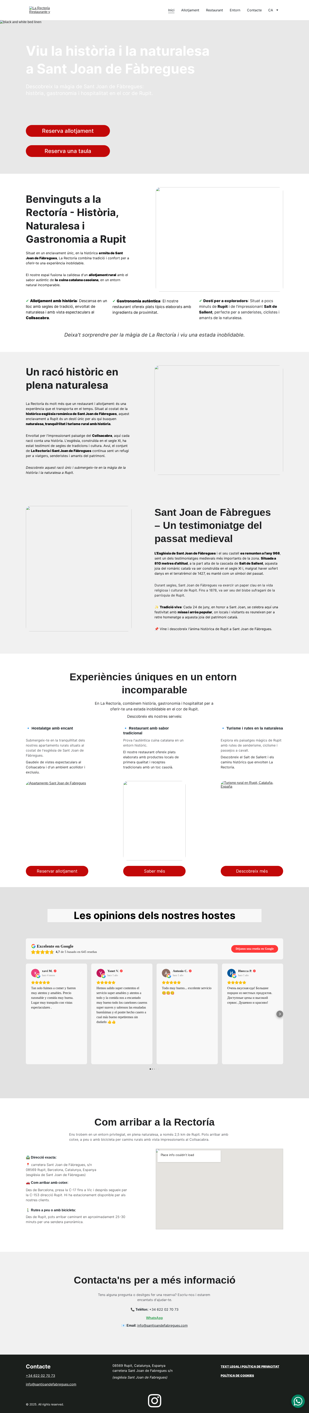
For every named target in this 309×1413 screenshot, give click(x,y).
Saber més (154, 871)
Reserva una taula (68, 151)
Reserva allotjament (68, 131)
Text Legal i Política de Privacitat (250, 1366)
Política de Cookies (237, 1375)
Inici (171, 10)
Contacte (254, 10)
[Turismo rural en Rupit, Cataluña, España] (252, 820)
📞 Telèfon (139, 1309)
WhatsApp (154, 1318)
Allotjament (190, 10)
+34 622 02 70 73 (163, 1309)
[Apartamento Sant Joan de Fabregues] (57, 821)
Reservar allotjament (57, 871)
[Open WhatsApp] (298, 1401)
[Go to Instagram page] (154, 1400)
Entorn (235, 10)
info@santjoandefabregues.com (162, 1325)
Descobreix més (252, 871)
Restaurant (214, 10)
